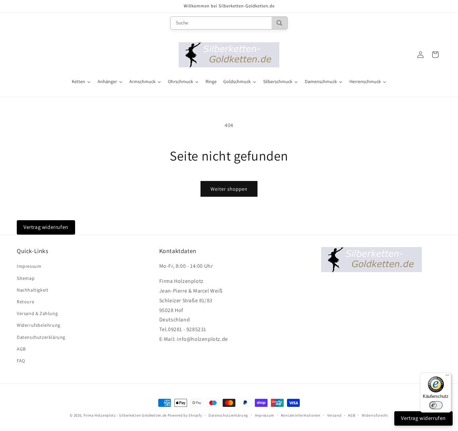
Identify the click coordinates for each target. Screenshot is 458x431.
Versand (334, 415)
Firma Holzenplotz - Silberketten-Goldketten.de (125, 415)
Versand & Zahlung (37, 313)
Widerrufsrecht (375, 415)
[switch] (436, 405)
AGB (21, 349)
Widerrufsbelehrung (38, 325)
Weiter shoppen (229, 189)
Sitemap (26, 278)
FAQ (21, 361)
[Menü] (447, 377)
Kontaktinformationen (301, 415)
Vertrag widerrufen (45, 227)
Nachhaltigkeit (32, 290)
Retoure (25, 302)
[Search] (279, 23)
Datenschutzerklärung (41, 337)
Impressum (29, 266)
